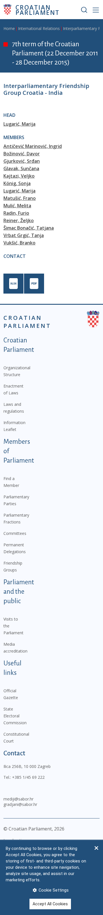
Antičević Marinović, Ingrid (32, 146)
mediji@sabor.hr (18, 799)
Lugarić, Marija (19, 124)
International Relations (39, 28)
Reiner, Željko (18, 220)
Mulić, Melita (17, 205)
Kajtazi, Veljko (19, 176)
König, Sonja (17, 183)
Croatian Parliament (37, 9)
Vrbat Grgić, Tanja (23, 235)
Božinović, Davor (21, 154)
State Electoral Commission (15, 715)
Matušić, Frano (19, 198)
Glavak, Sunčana (21, 168)
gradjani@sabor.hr (20, 804)
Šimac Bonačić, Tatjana (28, 228)
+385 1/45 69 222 (28, 777)
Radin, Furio (16, 213)
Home (9, 28)
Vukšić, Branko (19, 243)
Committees (14, 533)
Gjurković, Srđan (21, 161)
